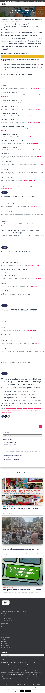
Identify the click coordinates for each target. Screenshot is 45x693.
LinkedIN (10, 1)
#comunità (6, 410)
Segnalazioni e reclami (5, 637)
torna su (4, 192)
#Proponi (3, 667)
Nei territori (25, 684)
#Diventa (29, 662)
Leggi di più (16, 691)
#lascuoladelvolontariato (21, 665)
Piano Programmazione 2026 (6, 647)
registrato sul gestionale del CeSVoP (27, 52)
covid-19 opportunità (10, 670)
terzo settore (36, 672)
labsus (6, 672)
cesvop (13, 669)
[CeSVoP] (4, 4)
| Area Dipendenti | (21, 1)
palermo (18, 672)
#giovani (34, 662)
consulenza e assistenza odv (31, 669)
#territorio (17, 410)
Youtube (8, 1)
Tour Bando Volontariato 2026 (10, 444)
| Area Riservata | (14, 1)
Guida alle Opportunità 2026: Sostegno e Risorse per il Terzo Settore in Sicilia (19, 461)
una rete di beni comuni (37, 410)
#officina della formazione (33, 665)
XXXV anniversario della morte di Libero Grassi (13, 455)
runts (27, 672)
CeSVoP (25, 408)
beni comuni (20, 408)
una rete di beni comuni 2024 (30, 677)
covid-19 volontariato (27, 670)
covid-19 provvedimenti (19, 670)
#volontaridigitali (13, 667)
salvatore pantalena (31, 672)
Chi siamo (11, 684)
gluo (4, 672)
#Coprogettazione (11, 410)
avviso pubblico (37, 667)
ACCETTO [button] (22, 691)
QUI (25, 611)
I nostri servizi (18, 684)
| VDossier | (42, 1)
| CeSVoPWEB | (27, 1)
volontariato (37, 408)
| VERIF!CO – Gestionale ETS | (35, 1)
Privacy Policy (3, 641)
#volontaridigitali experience (24, 667)
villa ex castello (25, 678)
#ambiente (3, 662)
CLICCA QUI (39, 63)
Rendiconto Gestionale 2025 (6, 645)
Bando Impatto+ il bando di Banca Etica (11, 442)
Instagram (7, 1)
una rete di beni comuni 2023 (13, 677)
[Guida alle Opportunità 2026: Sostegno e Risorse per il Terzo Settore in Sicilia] (22, 571)
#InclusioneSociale (7, 665)
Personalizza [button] (28, 691)
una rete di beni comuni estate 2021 (17, 678)
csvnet (33, 670)
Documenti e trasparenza (35, 684)
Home (6, 684)
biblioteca (8, 669)
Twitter (5, 1)
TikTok (2, 1)
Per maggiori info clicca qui (6, 629)
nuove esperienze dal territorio (12, 672)
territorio (31, 408)
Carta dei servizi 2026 (5, 639)
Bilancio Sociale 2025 (5, 643)
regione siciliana (23, 672)
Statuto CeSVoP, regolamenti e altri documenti (9, 649)
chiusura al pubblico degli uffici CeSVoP (21, 669)
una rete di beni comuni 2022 (7, 412)
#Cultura (25, 662)
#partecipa (41, 665)
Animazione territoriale (11, 408)
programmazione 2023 (28, 410)
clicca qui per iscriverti (34, 88)
